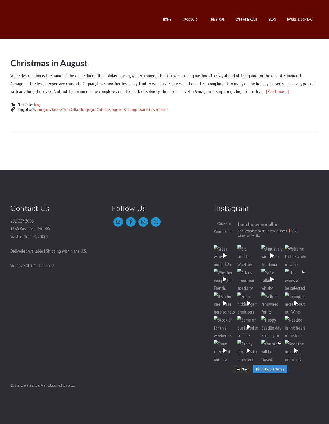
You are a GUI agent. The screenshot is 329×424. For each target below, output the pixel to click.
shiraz (150, 109)
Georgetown (136, 109)
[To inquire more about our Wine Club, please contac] (295, 303)
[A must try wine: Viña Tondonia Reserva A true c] (272, 255)
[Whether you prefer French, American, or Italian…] (224, 279)
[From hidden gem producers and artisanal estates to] (248, 303)
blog (37, 104)
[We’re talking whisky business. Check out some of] (272, 279)
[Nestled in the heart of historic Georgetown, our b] (295, 327)
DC (124, 109)
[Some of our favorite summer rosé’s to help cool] (248, 327)
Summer (161, 109)
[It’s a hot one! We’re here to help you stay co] (224, 303)
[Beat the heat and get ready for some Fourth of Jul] (295, 350)
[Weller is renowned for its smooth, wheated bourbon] (272, 303)
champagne (88, 109)
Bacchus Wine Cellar (53, 19)
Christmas (104, 109)
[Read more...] (277, 91)
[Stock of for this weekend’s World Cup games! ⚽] (224, 327)
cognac (117, 109)
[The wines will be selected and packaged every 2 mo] (295, 279)
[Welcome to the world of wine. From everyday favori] (295, 255)
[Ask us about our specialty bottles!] (248, 279)
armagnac (43, 109)
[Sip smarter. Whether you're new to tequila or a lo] (248, 255)
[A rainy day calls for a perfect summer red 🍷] (248, 350)
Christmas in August (49, 63)
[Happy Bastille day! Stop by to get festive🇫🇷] (272, 327)
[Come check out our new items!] (224, 350)
